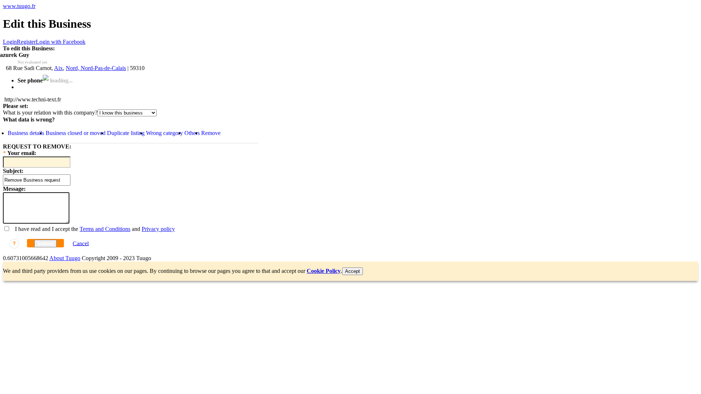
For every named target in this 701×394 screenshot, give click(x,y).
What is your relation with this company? (50, 112)
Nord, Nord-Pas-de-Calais (96, 68)
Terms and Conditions (105, 229)
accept (352, 271)
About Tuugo (64, 258)
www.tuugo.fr (19, 6)
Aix (58, 68)
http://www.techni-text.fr (32, 99)
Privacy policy (158, 229)
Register (26, 42)
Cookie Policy (324, 271)
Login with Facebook (60, 42)
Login (10, 42)
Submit (45, 243)
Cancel (81, 243)
